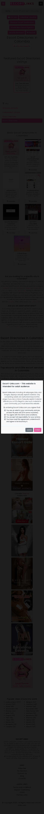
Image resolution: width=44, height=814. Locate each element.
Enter (37, 430)
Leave (29, 430)
